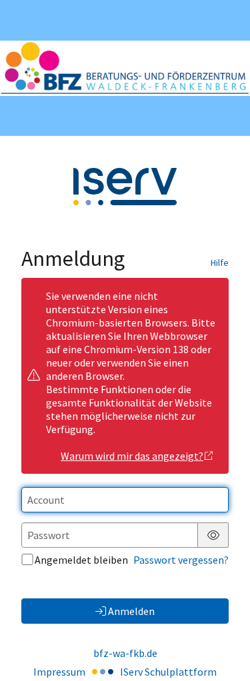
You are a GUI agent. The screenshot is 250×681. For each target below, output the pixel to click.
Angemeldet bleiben (81, 559)
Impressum (59, 671)
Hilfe (220, 263)
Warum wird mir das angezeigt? (132, 455)
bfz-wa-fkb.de (125, 653)
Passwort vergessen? (181, 559)
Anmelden (131, 611)
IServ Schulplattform (168, 671)
